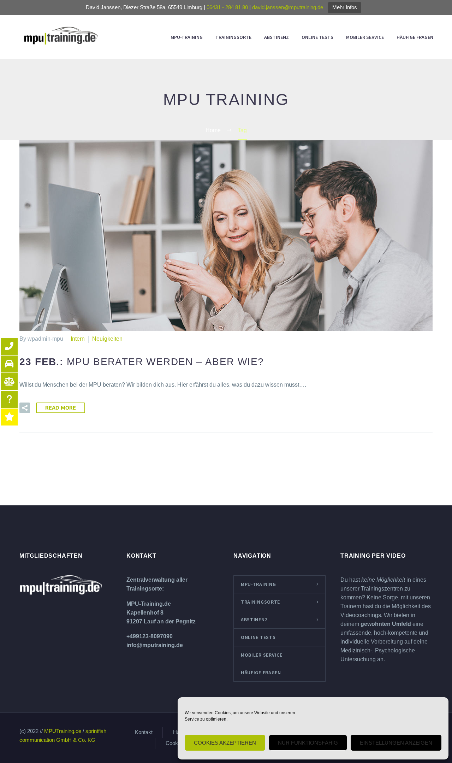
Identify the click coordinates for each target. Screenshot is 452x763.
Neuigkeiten (107, 339)
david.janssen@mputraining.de (287, 7)
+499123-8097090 (149, 636)
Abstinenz (276, 37)
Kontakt (144, 732)
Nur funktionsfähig (308, 743)
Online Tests (317, 37)
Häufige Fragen (415, 37)
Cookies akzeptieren (225, 743)
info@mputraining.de (154, 645)
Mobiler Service (365, 37)
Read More (60, 408)
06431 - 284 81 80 (227, 7)
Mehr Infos (344, 7)
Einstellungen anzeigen (396, 743)
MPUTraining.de (62, 731)
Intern (78, 339)
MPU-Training (187, 37)
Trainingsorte (233, 37)
